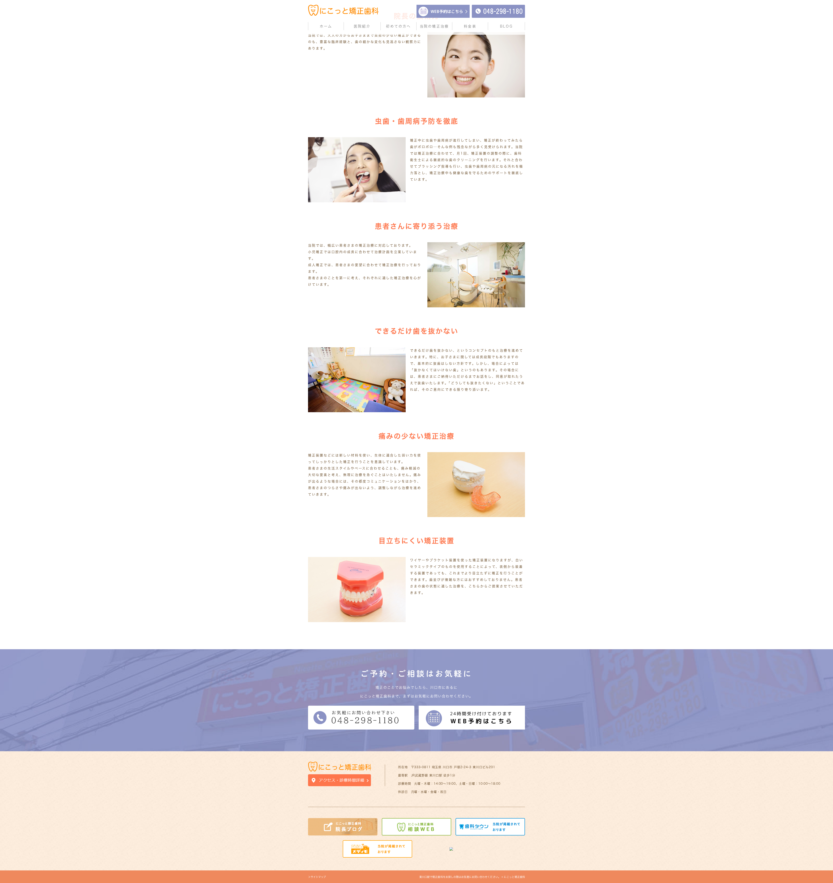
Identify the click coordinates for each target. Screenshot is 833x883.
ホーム (326, 26)
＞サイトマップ (317, 877)
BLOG (506, 26)
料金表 (470, 26)
